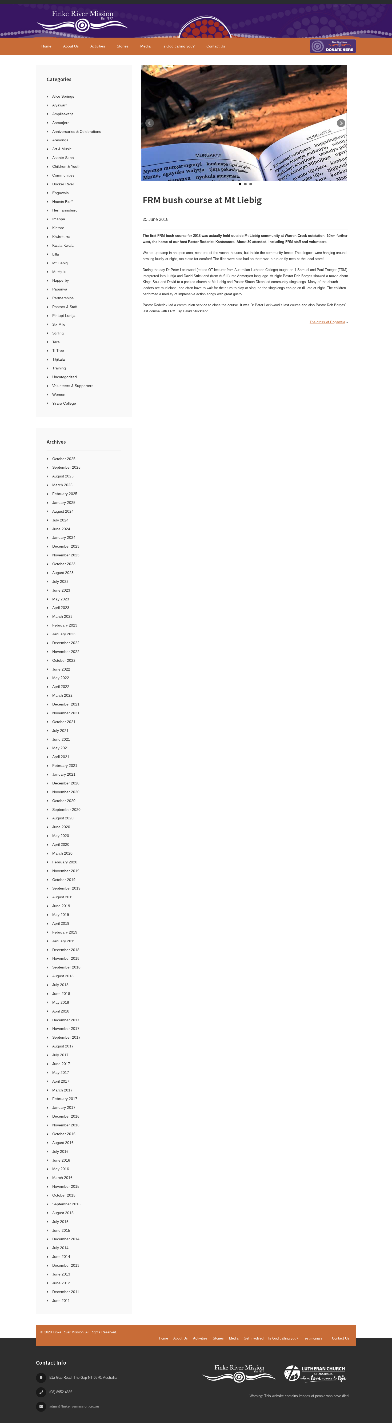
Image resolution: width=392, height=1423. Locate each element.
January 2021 (63, 774)
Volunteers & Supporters (72, 386)
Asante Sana (63, 158)
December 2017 (65, 1020)
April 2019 (60, 923)
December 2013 (65, 1265)
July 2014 (60, 1248)
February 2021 (64, 765)
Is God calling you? (283, 1338)
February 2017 (64, 1099)
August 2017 (63, 1046)
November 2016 (65, 1125)
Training (59, 368)
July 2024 (60, 520)
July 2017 (60, 1055)
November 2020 (65, 792)
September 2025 (66, 467)
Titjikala (58, 359)
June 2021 (61, 739)
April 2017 (60, 1081)
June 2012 (61, 1283)
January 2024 (63, 537)
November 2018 (65, 958)
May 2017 (60, 1072)
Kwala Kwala (63, 245)
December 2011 (65, 1292)
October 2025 (63, 459)
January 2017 (63, 1107)
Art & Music (61, 149)
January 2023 (63, 634)
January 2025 (63, 502)
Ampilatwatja (63, 114)
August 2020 (63, 818)
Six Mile (58, 324)
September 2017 (66, 1037)
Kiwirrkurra (61, 236)
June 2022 (61, 669)
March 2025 (62, 485)
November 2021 (65, 713)
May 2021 (60, 748)
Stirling (58, 333)
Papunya (59, 289)
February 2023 (64, 625)
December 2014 (65, 1239)
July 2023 (60, 581)
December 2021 (65, 704)
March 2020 (62, 853)
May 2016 (60, 1169)
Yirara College (64, 403)
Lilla (55, 254)
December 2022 (65, 643)
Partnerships (63, 298)
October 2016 (63, 1134)
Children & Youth (66, 166)
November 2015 (65, 1186)
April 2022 (60, 686)
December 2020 (65, 783)
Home (163, 1338)
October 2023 (63, 564)
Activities (200, 1338)
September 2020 (66, 809)
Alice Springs (63, 96)
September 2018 (66, 967)
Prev (149, 123)
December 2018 (65, 950)
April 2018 (60, 1011)
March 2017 (62, 1090)
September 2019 (66, 888)
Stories (218, 1338)
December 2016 (65, 1116)
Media (233, 1338)
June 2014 (61, 1256)
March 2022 (62, 695)
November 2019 (65, 871)
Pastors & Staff (64, 307)
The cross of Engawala (327, 322)
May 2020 (60, 836)
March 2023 (62, 616)
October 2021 (63, 722)
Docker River (63, 184)
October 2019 (63, 880)
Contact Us (340, 1338)
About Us (180, 1338)
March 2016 (62, 1177)
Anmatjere (61, 123)
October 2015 (63, 1195)
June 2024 (61, 529)
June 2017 (61, 1064)
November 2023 (65, 555)
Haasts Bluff (62, 202)
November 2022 (65, 651)
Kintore (58, 228)
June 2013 (61, 1274)
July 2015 (60, 1221)
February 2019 (64, 932)
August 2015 (63, 1213)
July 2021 (60, 730)
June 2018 (61, 993)
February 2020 (64, 862)
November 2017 (65, 1028)
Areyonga (60, 140)
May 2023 (60, 599)
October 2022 (63, 660)
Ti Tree (58, 350)
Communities (63, 175)
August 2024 (63, 511)
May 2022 (60, 678)
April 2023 (60, 607)
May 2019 (60, 914)
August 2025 (63, 476)
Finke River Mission (82, 21)
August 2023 (63, 573)
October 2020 (63, 801)
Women (58, 394)
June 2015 (61, 1230)
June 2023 (61, 590)
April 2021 (60, 757)
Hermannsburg (65, 210)
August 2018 (63, 976)
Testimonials (312, 1338)
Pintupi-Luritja (63, 315)
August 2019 (63, 897)
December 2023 (65, 546)
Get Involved (253, 1338)
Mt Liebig (60, 263)
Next (341, 123)
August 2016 (63, 1143)
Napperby (60, 280)
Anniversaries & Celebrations (76, 131)
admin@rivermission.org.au (74, 1406)
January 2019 (63, 941)
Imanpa (58, 219)
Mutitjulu (59, 272)
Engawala (60, 193)
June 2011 (61, 1300)
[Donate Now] (333, 46)
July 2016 (60, 1151)
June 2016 (61, 1160)
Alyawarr (59, 105)
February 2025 (64, 494)
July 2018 (60, 985)
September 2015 (66, 1204)
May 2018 (60, 1002)
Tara (56, 342)
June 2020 (61, 827)
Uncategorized (64, 377)
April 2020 (60, 844)
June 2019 (61, 906)
